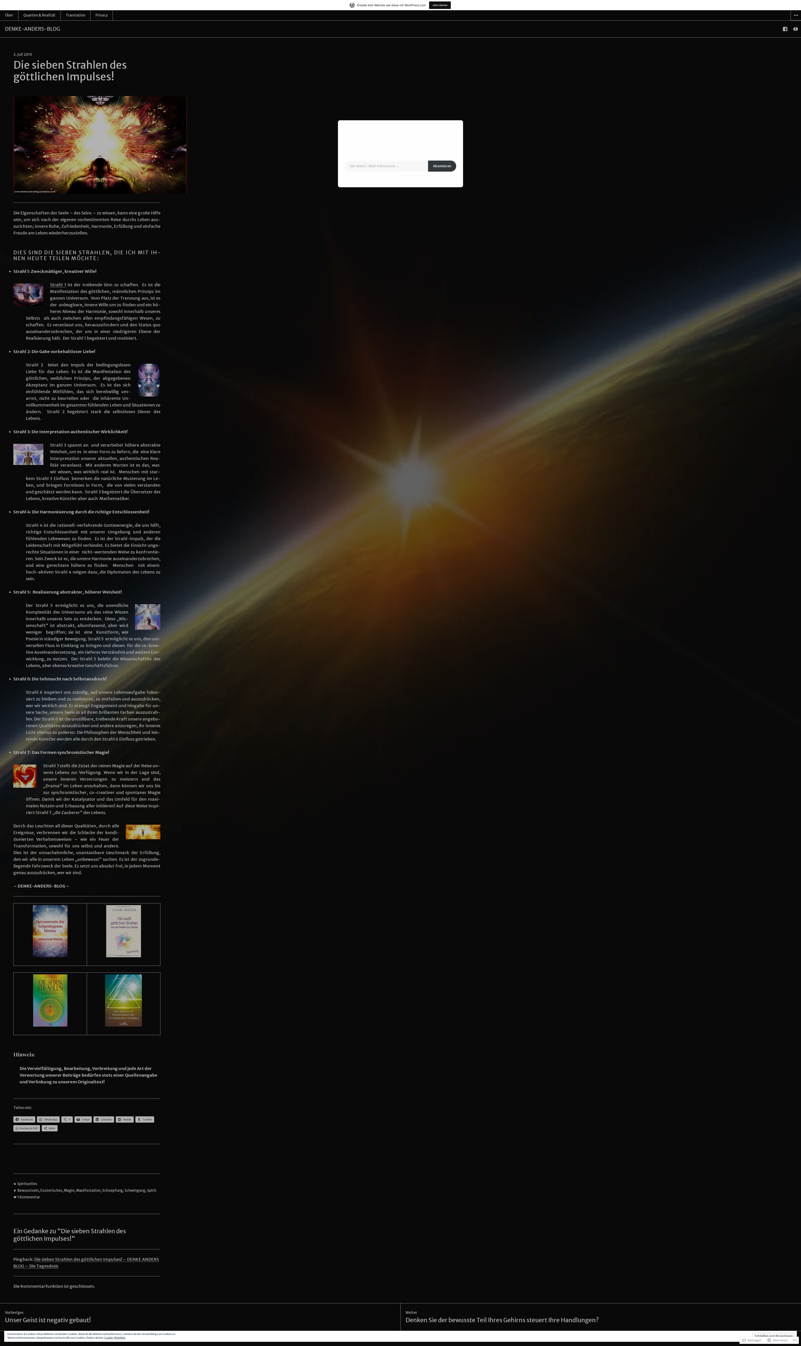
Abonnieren (442, 166)
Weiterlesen (400, 178)
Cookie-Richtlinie (114, 1337)
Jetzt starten (439, 5)
